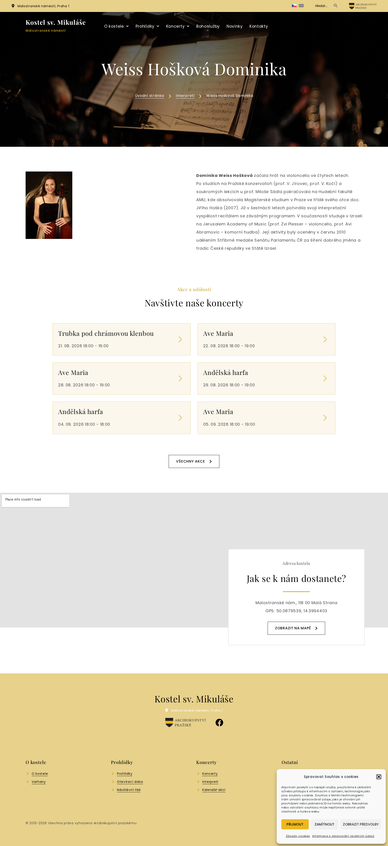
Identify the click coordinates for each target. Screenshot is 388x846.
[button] (379, 777)
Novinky (235, 26)
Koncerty (175, 26)
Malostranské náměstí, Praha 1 (43, 6)
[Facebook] (219, 722)
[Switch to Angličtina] (301, 6)
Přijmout (295, 824)
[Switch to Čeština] (294, 6)
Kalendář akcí (213, 790)
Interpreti (185, 95)
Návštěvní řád (129, 790)
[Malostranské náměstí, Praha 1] (13, 6)
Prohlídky (145, 26)
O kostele (114, 26)
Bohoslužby (208, 26)
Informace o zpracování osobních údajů (343, 836)
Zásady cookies (298, 836)
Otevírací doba (130, 781)
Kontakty (258, 26)
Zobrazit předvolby (361, 824)
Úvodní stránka (149, 95)
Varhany (39, 781)
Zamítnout (324, 824)
